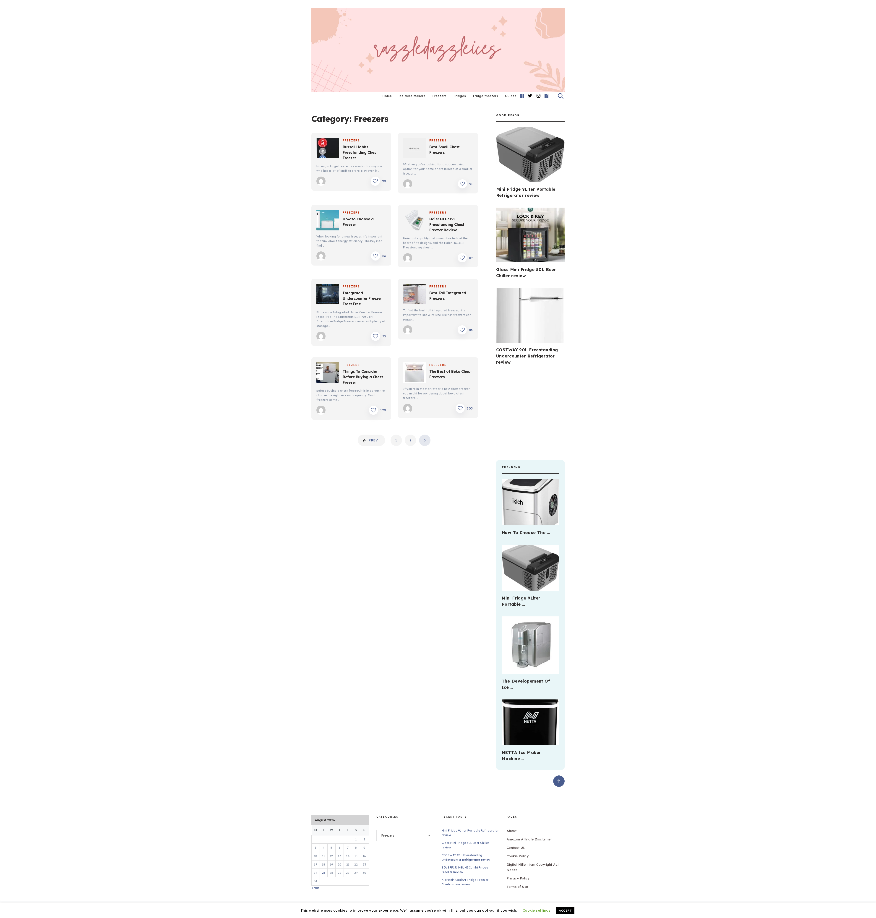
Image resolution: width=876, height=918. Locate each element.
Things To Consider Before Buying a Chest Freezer (363, 377)
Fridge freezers (485, 96)
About (512, 831)
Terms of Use (517, 887)
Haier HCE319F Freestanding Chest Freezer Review (446, 224)
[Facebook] (522, 96)
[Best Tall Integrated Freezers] (414, 295)
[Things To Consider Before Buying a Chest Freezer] (327, 373)
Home (387, 96)
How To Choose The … (526, 532)
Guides (510, 96)
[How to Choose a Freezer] (327, 221)
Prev (373, 440)
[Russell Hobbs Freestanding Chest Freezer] (327, 149)
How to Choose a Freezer (358, 222)
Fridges (460, 96)
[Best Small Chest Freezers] (414, 149)
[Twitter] (530, 96)
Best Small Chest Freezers (444, 150)
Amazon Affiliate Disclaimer (529, 839)
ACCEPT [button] (565, 910)
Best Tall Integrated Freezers (447, 296)
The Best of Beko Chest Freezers (450, 374)
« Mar (315, 887)
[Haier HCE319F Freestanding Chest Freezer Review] (414, 221)
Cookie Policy (518, 856)
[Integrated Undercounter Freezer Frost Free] (327, 295)
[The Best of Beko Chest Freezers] (414, 373)
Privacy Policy (518, 878)
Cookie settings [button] (537, 910)
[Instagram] (539, 96)
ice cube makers (412, 96)
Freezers (439, 96)
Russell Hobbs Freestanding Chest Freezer (360, 152)
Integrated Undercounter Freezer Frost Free (362, 298)
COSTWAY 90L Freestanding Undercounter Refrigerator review (527, 356)
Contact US (516, 848)
